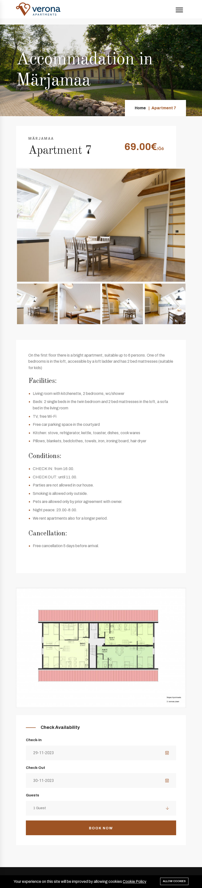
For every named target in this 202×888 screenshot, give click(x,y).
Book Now (101, 828)
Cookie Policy (134, 881)
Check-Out (35, 768)
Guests (32, 795)
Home (140, 108)
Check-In (34, 740)
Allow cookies (174, 881)
